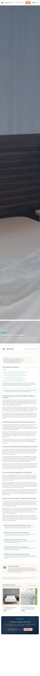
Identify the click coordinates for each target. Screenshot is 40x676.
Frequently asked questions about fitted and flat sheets (14, 380)
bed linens (11, 413)
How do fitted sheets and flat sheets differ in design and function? (14, 358)
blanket (27, 409)
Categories (18, 2)
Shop (13, 2)
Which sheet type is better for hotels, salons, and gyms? (13, 359)
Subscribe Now (28, 629)
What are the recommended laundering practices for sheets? (13, 360)
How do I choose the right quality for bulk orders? (12, 361)
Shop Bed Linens (33, 585)
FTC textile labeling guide (13, 493)
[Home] (10, 2)
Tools (22, 2)
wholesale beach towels (6, 441)
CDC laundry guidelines (19, 468)
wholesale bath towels (18, 439)
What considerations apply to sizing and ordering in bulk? (13, 362)
